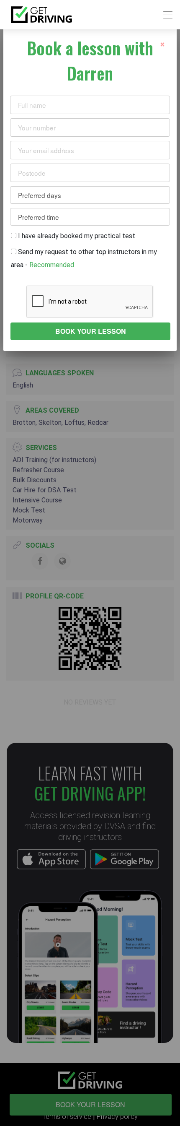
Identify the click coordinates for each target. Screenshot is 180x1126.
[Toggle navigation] (165, 15)
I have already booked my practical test (75, 236)
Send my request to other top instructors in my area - (84, 258)
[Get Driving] (41, 14)
